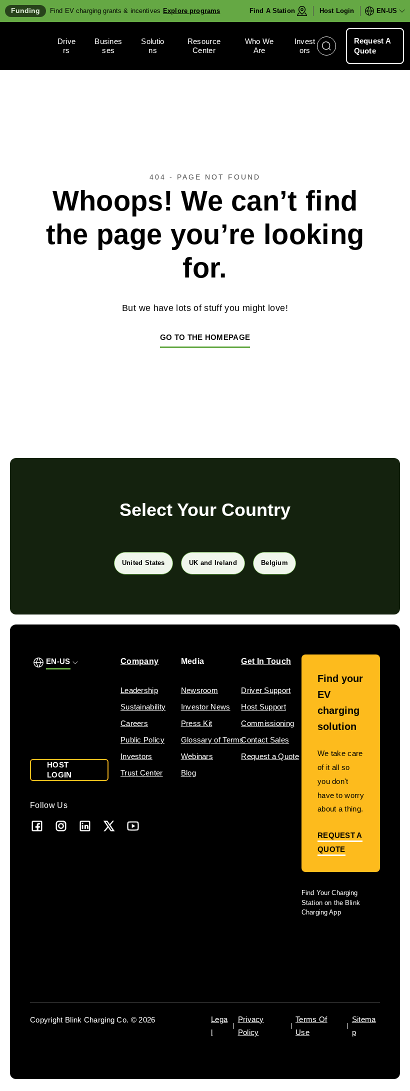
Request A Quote (373, 45)
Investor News (205, 706)
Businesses (108, 45)
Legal (219, 1025)
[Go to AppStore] (331, 940)
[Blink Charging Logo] (31, 46)
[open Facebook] (37, 825)
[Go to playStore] (336, 965)
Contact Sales (265, 740)
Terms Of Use (312, 1025)
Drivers (67, 45)
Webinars (197, 756)
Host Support (263, 706)
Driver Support (265, 690)
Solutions (152, 45)
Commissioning (267, 723)
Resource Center (204, 45)
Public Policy (142, 740)
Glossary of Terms (212, 740)
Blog (188, 772)
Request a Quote (270, 756)
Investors (305, 45)
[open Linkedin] (85, 825)
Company (139, 661)
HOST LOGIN (59, 769)
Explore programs (191, 10)
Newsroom (199, 690)
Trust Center (141, 772)
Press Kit (196, 723)
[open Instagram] (61, 825)
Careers (134, 723)
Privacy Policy (251, 1025)
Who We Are (259, 45)
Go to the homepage (205, 337)
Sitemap (364, 1025)
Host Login (337, 10)
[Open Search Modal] (326, 46)
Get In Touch (266, 661)
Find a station (272, 10)
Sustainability (143, 706)
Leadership (139, 690)
